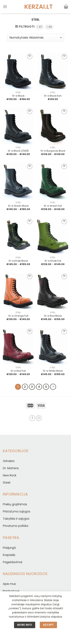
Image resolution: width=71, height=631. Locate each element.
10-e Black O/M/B (18, 151)
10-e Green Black (18, 206)
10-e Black (18, 96)
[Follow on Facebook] (32, 418)
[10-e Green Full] (52, 181)
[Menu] (5, 6)
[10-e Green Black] (18, 181)
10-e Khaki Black (18, 261)
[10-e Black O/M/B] (18, 126)
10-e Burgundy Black (53, 151)
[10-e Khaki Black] (18, 236)
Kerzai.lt (35, 7)
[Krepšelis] (66, 6)
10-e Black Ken (53, 96)
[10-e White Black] (52, 346)
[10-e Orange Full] (18, 291)
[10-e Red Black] (52, 291)
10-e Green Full (53, 206)
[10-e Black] (18, 71)
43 (50, 27)
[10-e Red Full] (18, 346)
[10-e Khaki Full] (52, 236)
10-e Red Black (53, 316)
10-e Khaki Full (52, 261)
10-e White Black (53, 371)
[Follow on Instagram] (39, 418)
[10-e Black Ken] (52, 71)
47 (40, 27)
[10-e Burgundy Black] (52, 126)
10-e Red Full (18, 371)
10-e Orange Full (18, 316)
